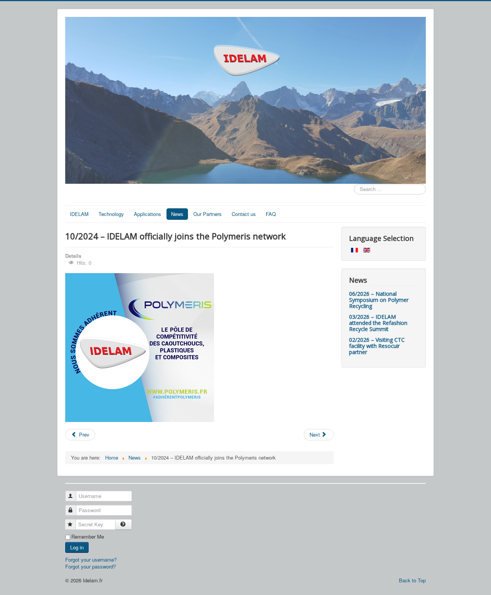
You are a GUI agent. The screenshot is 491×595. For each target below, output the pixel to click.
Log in (77, 547)
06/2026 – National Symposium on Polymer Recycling (379, 300)
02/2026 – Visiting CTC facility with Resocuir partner (377, 346)
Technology (111, 214)
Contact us (244, 214)
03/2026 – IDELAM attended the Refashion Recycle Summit (378, 323)
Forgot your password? (90, 566)
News (177, 214)
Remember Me (87, 536)
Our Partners (207, 214)
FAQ (271, 214)
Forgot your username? (91, 559)
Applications (147, 214)
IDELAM (79, 214)
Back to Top (412, 580)
